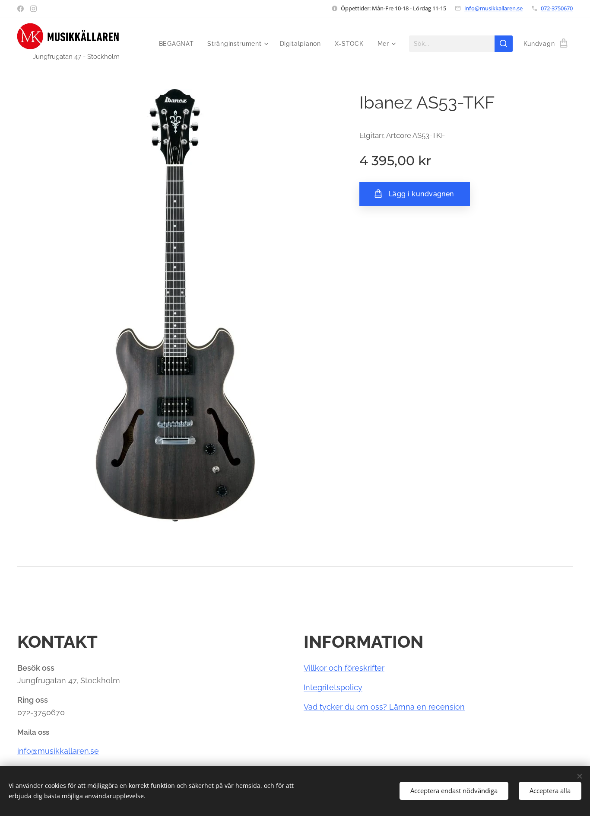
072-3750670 (557, 8)
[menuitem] (179, 43)
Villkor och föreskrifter (344, 667)
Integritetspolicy (333, 687)
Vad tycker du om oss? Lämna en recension (384, 706)
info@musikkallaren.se (493, 8)
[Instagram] (33, 8)
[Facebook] (20, 8)
